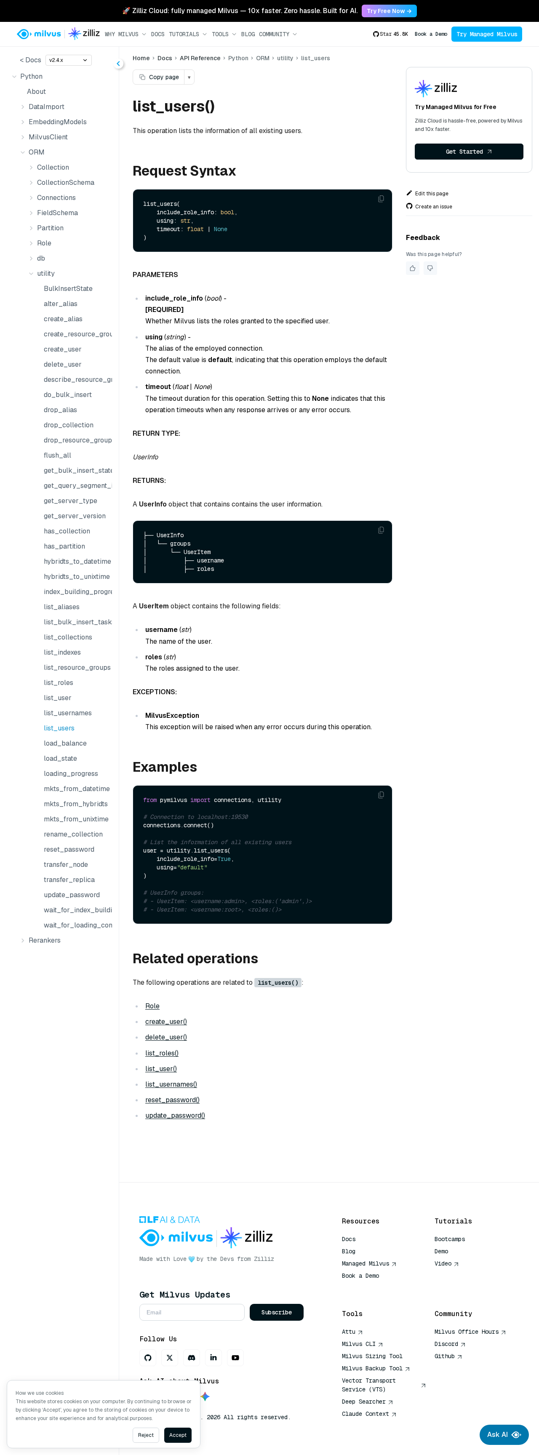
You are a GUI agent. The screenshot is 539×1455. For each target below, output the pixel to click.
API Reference (200, 58)
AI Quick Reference (372, 1288)
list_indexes (62, 652)
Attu (348, 1331)
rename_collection (73, 834)
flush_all (57, 455)
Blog (248, 34)
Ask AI (497, 1434)
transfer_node (66, 864)
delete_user (63, 364)
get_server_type (70, 500)
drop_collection (68, 425)
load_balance (65, 743)
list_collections (68, 637)
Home (141, 58)
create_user (63, 349)
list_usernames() (171, 1084)
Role (152, 1006)
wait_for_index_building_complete (76, 910)
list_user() (161, 1068)
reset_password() (172, 1099)
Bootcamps (450, 1239)
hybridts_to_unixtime (76, 576)
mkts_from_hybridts (76, 803)
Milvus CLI (359, 1344)
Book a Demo (431, 34)
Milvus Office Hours (467, 1331)
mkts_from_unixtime (76, 819)
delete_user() (166, 1037)
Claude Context (365, 1414)
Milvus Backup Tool (372, 1368)
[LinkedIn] (213, 1357)
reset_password (69, 849)
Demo (441, 1251)
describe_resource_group (76, 379)
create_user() (166, 1021)
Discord (446, 1344)
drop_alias (60, 409)
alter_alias (60, 303)
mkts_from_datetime (76, 788)
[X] (169, 1357)
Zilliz (264, 1259)
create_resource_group (76, 334)
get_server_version (75, 516)
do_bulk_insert (68, 394)
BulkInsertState (68, 288)
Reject (146, 1435)
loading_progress (71, 773)
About (36, 91)
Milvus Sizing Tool (372, 1356)
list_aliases (62, 606)
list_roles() (162, 1053)
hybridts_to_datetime (76, 561)
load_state (60, 758)
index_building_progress (76, 591)
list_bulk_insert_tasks (76, 622)
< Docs (30, 60)
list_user (58, 697)
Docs (158, 34)
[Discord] (191, 1357)
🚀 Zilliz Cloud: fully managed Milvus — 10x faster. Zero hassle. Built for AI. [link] (240, 10)
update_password (72, 894)
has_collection (67, 531)
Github (445, 1356)
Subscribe (276, 1312)
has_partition (64, 546)
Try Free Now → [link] (389, 11)
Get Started (464, 151)
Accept (178, 1435)
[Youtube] (235, 1357)
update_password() (175, 1115)
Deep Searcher (364, 1401)
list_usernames (68, 713)
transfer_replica (69, 879)
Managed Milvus (365, 1263)
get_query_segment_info (76, 485)
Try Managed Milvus (486, 34)
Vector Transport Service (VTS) (369, 1385)
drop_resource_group (76, 440)
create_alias (63, 318)
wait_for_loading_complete (76, 925)
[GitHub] (147, 1357)
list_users (59, 728)
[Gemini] (205, 1397)
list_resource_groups (76, 667)
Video (443, 1263)
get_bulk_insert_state (76, 470)
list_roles (58, 682)
